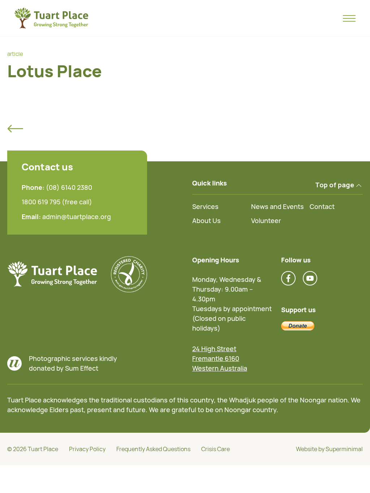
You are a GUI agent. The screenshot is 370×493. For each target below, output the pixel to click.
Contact (322, 206)
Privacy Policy (87, 449)
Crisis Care (215, 449)
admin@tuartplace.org (76, 216)
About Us (206, 220)
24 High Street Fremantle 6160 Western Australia (219, 358)
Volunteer (266, 220)
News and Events (277, 206)
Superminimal (344, 449)
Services (205, 206)
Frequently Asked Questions (153, 449)
